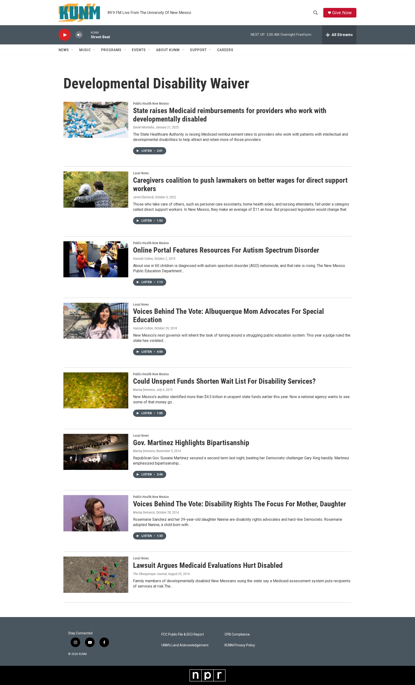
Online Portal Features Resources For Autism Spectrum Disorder (226, 250)
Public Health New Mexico (151, 103)
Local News (141, 173)
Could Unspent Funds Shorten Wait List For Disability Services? (224, 381)
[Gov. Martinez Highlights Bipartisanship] (95, 452)
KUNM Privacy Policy (240, 645)
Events (139, 50)
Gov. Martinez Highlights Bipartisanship (191, 442)
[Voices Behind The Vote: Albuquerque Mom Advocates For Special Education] (95, 321)
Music (85, 50)
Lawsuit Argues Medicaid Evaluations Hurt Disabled (208, 565)
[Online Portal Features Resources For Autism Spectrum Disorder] (95, 259)
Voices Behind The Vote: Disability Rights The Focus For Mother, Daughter (239, 504)
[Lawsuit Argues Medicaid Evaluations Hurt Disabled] (95, 575)
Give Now (342, 12)
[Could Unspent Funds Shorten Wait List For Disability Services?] (95, 390)
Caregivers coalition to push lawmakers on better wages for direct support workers (240, 184)
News (64, 50)
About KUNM (168, 50)
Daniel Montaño (143, 127)
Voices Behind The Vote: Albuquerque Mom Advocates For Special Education (228, 315)
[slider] (86, 34)
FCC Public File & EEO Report (182, 634)
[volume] (79, 35)
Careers (225, 50)
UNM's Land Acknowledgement (184, 645)
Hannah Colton (143, 259)
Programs (111, 50)
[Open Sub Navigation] (72, 50)
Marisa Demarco (144, 390)
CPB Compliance (237, 634)
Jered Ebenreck (143, 197)
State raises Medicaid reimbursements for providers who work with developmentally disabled (229, 114)
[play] (64, 35)
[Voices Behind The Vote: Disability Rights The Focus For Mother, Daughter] (95, 513)
